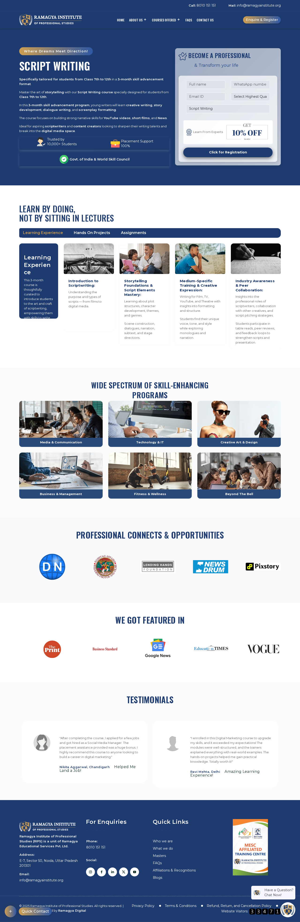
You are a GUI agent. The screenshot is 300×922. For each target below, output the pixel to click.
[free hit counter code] (265, 911)
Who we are (163, 841)
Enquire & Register (262, 20)
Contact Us (205, 19)
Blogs (157, 877)
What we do (163, 848)
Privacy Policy (143, 906)
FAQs (188, 19)
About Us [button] (135, 19)
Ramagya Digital (72, 910)
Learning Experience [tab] (43, 232)
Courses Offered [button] (164, 19)
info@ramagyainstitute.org (255, 5)
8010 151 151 (202, 5)
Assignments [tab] (133, 232)
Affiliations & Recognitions (174, 870)
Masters (159, 856)
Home (120, 19)
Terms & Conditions (180, 906)
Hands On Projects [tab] (92, 232)
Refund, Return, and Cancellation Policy (239, 906)
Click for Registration (228, 152)
